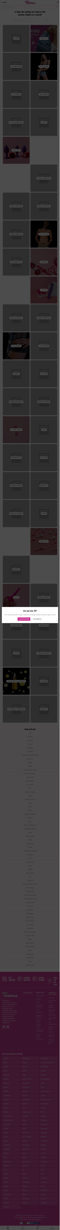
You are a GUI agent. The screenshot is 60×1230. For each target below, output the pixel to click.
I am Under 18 (37, 619)
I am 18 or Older (24, 619)
